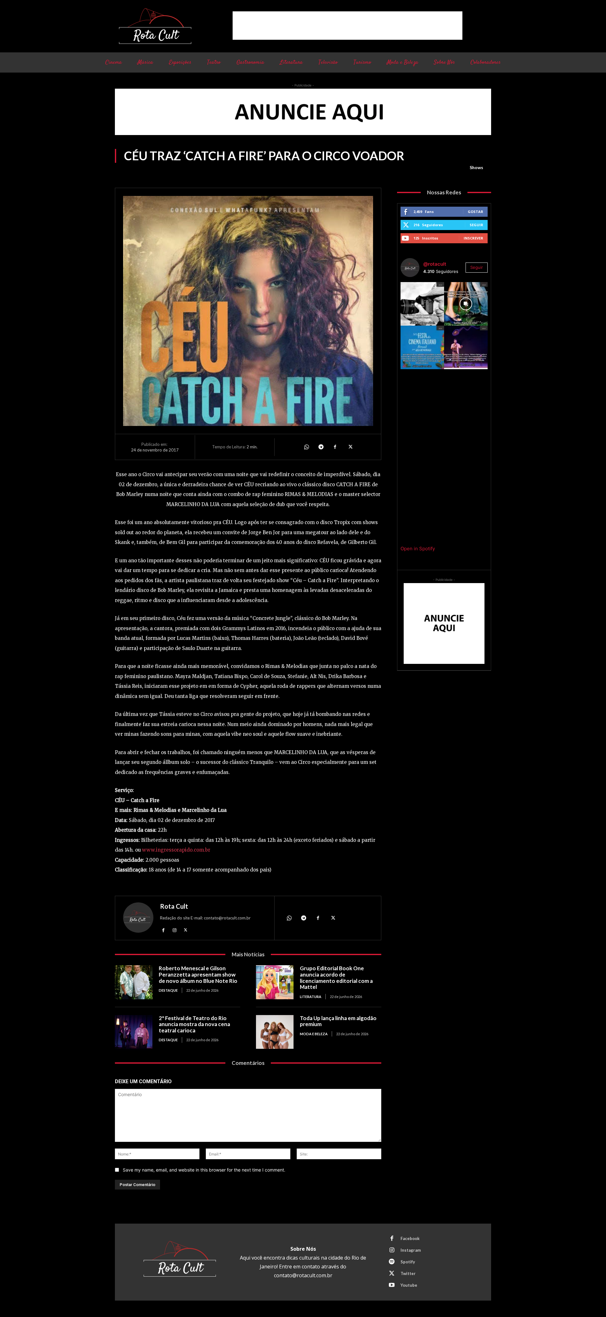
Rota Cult (174, 906)
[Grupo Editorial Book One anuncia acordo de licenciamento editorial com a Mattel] (275, 982)
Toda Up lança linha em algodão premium (338, 1021)
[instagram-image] (422, 304)
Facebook (410, 1238)
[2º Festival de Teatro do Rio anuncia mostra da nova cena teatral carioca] (133, 1032)
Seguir (476, 224)
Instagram (411, 1250)
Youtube (409, 1285)
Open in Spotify (418, 549)
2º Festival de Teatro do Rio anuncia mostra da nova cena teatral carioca (194, 1024)
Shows (476, 167)
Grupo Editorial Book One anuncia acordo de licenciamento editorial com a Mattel (336, 977)
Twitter (408, 1273)
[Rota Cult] (138, 919)
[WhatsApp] (306, 446)
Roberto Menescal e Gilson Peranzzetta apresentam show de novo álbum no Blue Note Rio (198, 974)
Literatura (310, 997)
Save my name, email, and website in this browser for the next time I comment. (204, 1169)
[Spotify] (391, 1262)
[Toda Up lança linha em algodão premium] (275, 1032)
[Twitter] (349, 446)
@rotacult (434, 264)
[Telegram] (320, 446)
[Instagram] (174, 929)
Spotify (408, 1261)
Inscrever (473, 238)
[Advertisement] (347, 25)
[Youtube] (391, 1285)
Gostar (475, 211)
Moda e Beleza (314, 1034)
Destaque (168, 990)
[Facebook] (335, 446)
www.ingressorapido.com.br (176, 850)
